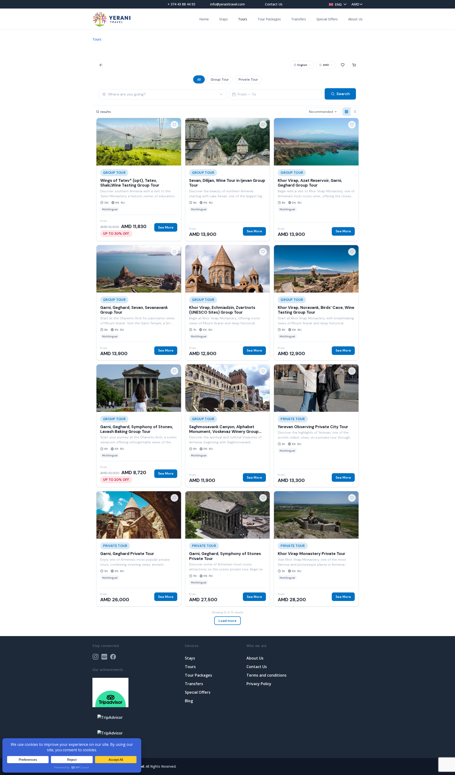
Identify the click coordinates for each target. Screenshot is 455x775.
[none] (336, 4)
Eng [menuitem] (338, 4)
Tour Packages (269, 19)
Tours (242, 19)
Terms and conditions (266, 675)
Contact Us (273, 4)
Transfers (298, 19)
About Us (355, 19)
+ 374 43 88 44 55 (181, 4)
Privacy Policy (258, 683)
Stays (223, 19)
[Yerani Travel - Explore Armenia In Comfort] (111, 19)
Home (204, 19)
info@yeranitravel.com (227, 4)
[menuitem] (336, 4)
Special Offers (327, 19)
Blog (189, 700)
